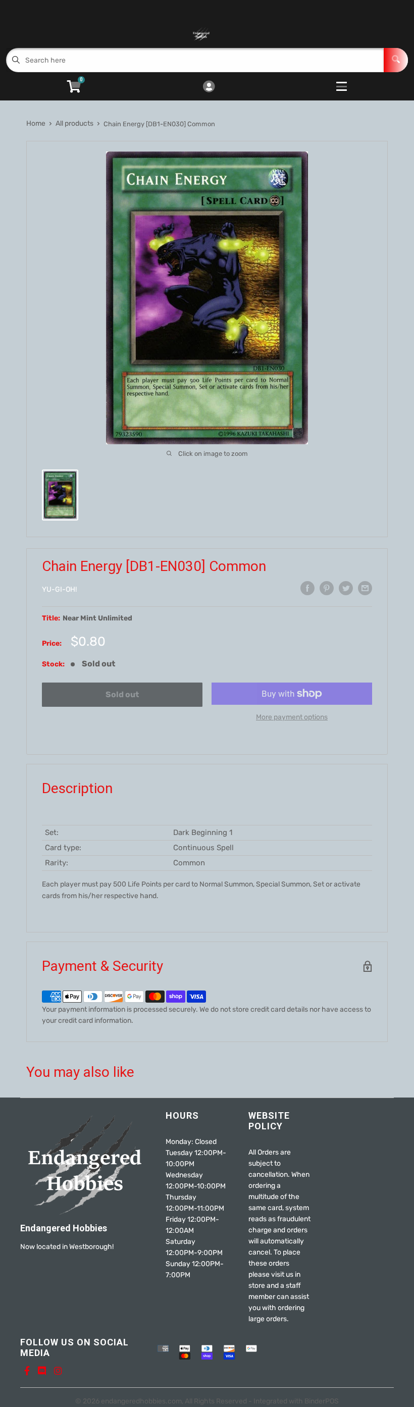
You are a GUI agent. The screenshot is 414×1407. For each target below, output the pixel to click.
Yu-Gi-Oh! (59, 589)
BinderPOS (321, 1401)
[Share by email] (365, 588)
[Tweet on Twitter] (346, 588)
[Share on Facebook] (307, 588)
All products (74, 123)
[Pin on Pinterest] (327, 588)
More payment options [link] (292, 717)
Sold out (122, 694)
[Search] (396, 60)
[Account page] (209, 87)
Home (35, 123)
